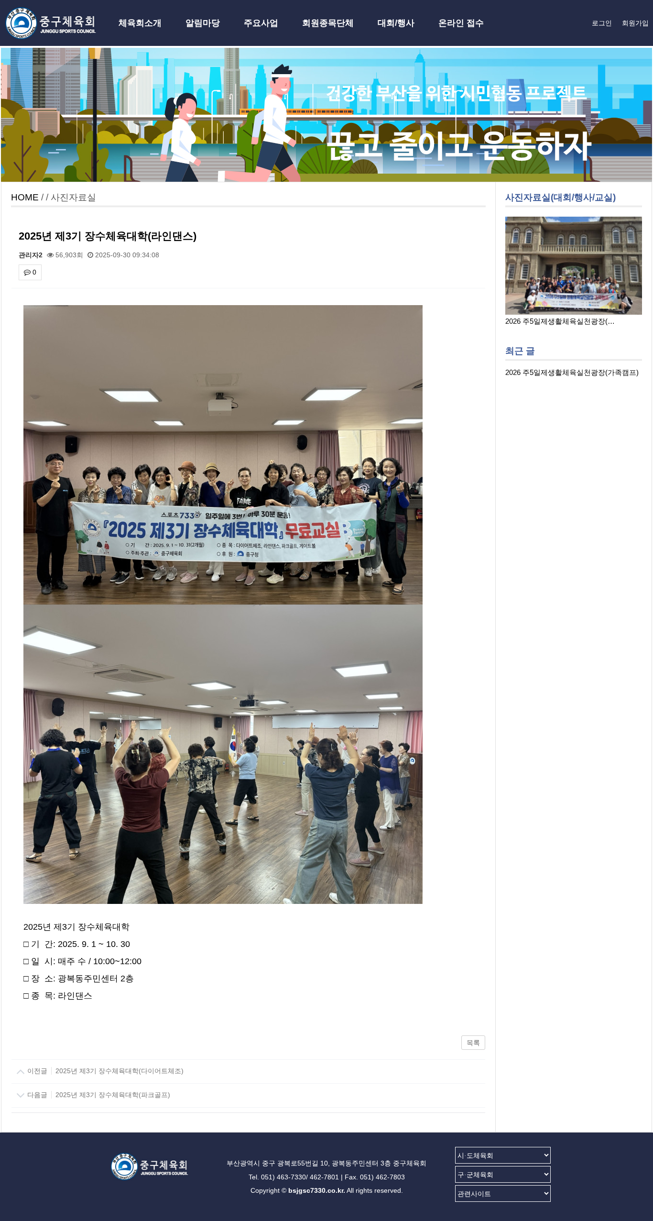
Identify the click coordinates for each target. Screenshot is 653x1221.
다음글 (97, 1095)
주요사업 (261, 23)
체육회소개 (140, 23)
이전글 (104, 1071)
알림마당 (202, 23)
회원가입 (635, 23)
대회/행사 (396, 23)
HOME (25, 197)
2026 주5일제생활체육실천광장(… (560, 321)
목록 (473, 1042)
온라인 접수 (461, 23)
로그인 (602, 23)
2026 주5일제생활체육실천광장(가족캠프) (572, 372)
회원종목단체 (328, 23)
